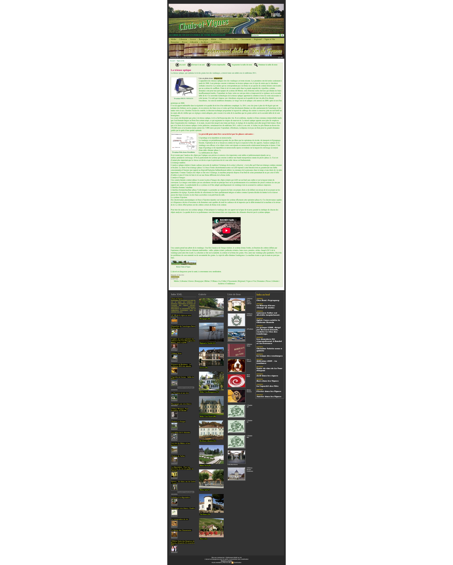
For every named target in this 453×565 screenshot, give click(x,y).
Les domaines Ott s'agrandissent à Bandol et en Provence (269, 341)
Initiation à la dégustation (180, 497)
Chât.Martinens (232, 464)
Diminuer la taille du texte (267, 64)
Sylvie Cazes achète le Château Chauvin (268, 321)
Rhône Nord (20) (205, 465)
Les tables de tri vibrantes (180, 432)
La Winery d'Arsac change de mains (265, 307)
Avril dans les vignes (267, 376)
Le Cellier (233, 39)
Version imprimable (217, 64)
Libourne (183, 39)
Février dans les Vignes (268, 391)
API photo (250, 329)
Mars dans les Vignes (267, 381)
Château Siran (176, 353)
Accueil (172, 61)
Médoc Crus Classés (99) (208, 416)
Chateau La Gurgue (178, 421)
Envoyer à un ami (198, 64)
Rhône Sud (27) (205, 490)
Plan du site (227, 562)
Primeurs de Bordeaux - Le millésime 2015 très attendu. (181, 365)
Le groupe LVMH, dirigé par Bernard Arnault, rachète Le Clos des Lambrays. (268, 331)
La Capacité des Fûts (267, 386)
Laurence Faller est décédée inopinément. (268, 314)
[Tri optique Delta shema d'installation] (184, 133)
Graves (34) (204, 367)
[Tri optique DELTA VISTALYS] (184, 77)
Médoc (173, 39)
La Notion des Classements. (181, 530)
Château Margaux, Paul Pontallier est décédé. (179, 409)
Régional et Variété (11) (207, 343)
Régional (257, 39)
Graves (192, 39)
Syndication (237, 562)
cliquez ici (218, 78)
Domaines (174, 42)
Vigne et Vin (269, 39)
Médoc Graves (249, 391)
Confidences (216, 42)
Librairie (194, 42)
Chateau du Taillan (178, 456)
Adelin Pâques (175, 277)
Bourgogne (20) (205, 319)
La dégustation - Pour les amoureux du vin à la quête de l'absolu (182, 469)
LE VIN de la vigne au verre (181, 315)
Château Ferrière (249, 314)
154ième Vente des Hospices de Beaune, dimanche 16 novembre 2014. (183, 543)
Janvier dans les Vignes (268, 396)
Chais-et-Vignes (177, 299)
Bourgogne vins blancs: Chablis (183, 508)
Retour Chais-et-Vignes (183, 267)
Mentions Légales (226, 561)
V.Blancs (222, 39)
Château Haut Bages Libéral (249, 301)
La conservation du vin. (180, 519)
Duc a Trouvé (249, 360)
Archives (204, 42)
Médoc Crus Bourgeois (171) (209, 392)
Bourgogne (203, 39)
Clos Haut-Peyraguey (267, 300)
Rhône (213, 39)
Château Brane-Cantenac (250, 469)
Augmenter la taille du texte (241, 64)
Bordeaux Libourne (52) (208, 441)
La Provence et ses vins (180, 393)
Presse (184, 42)
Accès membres (217, 562)
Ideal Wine (248, 375)
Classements (245, 39)
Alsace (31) (203, 539)
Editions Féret (249, 345)
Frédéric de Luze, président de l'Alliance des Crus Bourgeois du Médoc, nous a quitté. (183, 340)
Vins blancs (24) (205, 514)
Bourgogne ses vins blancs (181, 404)
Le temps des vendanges (269, 356)
